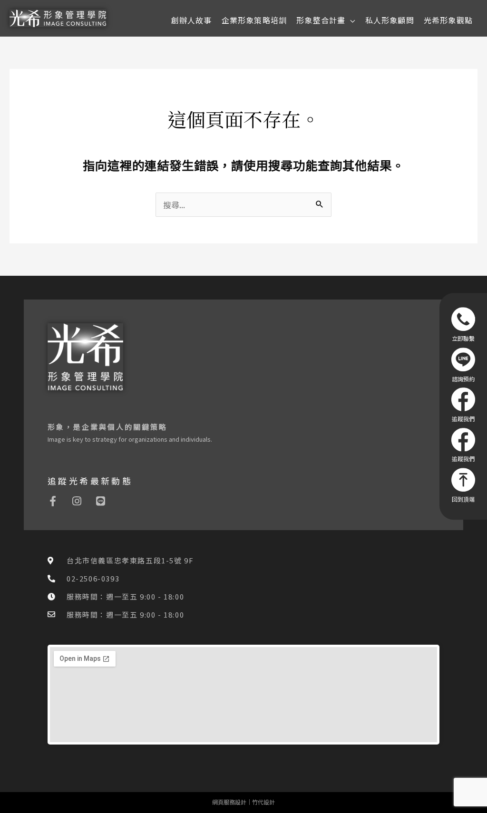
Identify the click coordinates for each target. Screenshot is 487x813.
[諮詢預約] (463, 365)
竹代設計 (263, 802)
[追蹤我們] (463, 404)
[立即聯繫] (463, 324)
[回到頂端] (463, 485)
